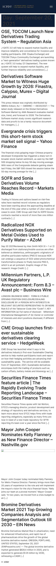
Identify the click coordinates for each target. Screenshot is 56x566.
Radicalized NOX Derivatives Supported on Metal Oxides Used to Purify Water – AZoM (26, 232)
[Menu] (51, 7)
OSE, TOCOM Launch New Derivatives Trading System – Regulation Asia (27, 36)
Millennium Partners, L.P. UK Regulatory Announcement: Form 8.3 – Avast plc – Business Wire (27, 282)
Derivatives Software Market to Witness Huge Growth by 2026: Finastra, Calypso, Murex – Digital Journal (26, 86)
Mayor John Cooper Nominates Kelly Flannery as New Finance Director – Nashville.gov (27, 437)
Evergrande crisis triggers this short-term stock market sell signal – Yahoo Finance (26, 139)
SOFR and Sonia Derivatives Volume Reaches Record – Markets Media (27, 186)
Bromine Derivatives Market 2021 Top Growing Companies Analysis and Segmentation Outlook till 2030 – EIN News (26, 514)
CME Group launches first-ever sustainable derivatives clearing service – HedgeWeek (27, 335)
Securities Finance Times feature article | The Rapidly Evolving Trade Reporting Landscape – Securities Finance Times (26, 387)
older (5, 562)
